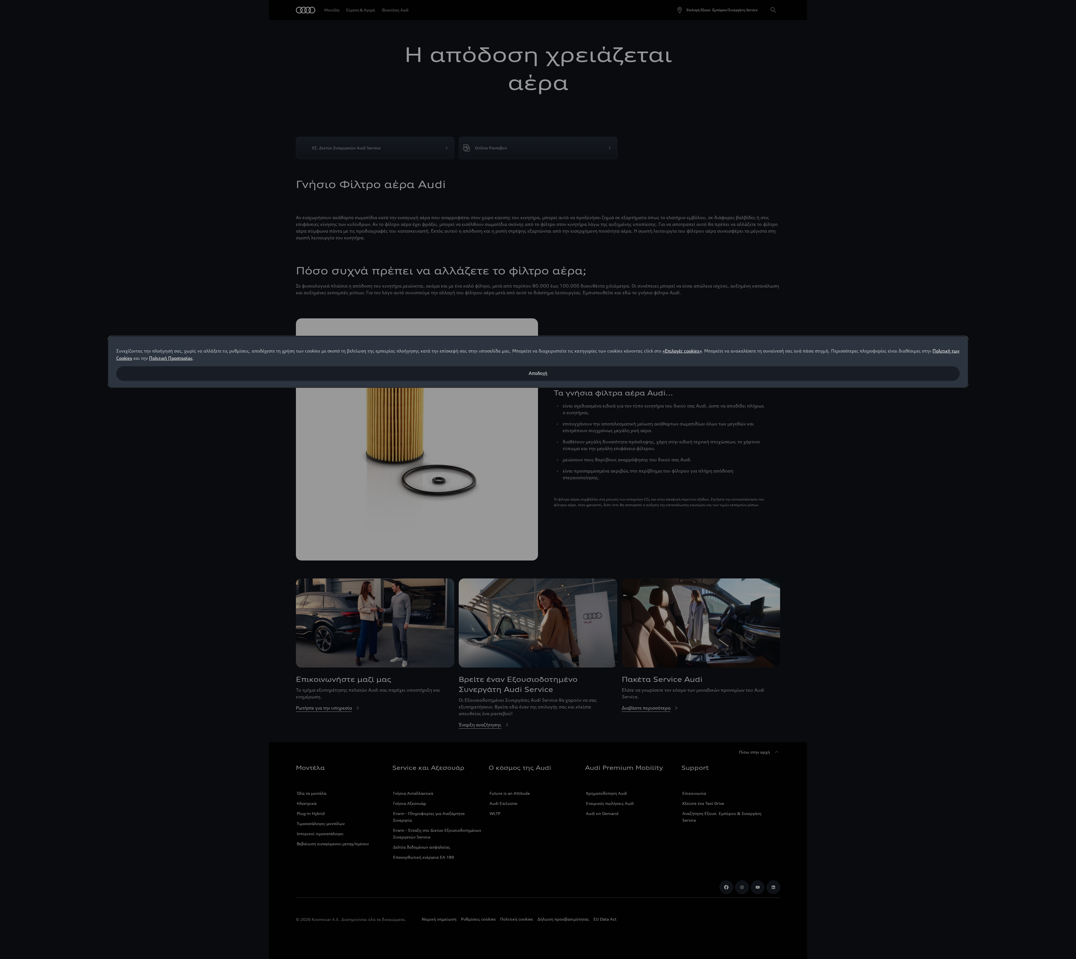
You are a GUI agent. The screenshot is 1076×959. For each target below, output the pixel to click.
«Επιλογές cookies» (682, 351)
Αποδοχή (538, 373)
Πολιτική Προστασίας (171, 358)
